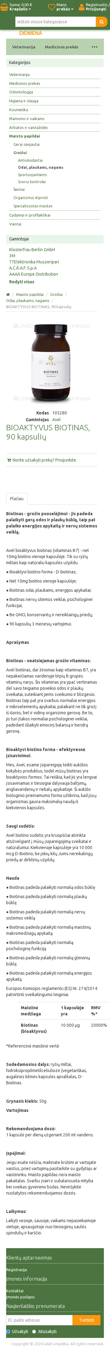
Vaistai (15, 224)
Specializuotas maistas (32, 206)
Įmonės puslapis (20, 1297)
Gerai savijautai (26, 144)
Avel (56, 419)
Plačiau (17, 498)
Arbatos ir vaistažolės (28, 127)
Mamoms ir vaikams (27, 118)
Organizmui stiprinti (30, 198)
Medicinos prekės (61, 47)
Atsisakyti (47, 1331)
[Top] (8, 294)
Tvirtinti (86, 1320)
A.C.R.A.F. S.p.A (23, 268)
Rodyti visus (21, 281)
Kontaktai (15, 1291)
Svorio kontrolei (32, 182)
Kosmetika (18, 110)
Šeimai (19, 189)
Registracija (16, 1269)
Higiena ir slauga (23, 101)
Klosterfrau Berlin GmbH (32, 249)
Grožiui (20, 153)
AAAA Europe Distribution (33, 274)
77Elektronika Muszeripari (34, 261)
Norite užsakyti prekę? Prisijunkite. (44, 460)
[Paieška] (102, 22)
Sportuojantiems (32, 175)
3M (12, 255)
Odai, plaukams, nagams (40, 167)
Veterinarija (23, 47)
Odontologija (21, 92)
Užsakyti (20, 1331)
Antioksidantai (30, 160)
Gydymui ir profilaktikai (29, 215)
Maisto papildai (24, 136)
